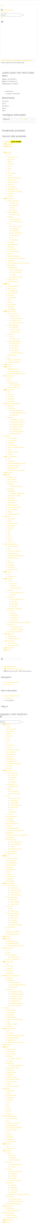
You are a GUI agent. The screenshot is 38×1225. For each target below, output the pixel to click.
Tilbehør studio (13, 505)
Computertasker (13, 553)
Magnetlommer (13, 189)
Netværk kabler (13, 523)
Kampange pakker (14, 362)
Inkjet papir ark (13, 279)
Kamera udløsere (13, 251)
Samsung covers (16, 318)
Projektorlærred (13, 281)
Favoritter (9, 144)
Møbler (10, 512)
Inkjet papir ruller (16, 627)
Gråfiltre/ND (15, 231)
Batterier (11, 417)
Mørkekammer (13, 267)
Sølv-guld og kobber (14, 177)
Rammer (8, 152)
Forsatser (11, 242)
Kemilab (10, 597)
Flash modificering (14, 387)
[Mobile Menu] (1, 5)
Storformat (11, 624)
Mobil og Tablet (11, 311)
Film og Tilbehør (11, 456)
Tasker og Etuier (13, 201)
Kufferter (14, 210)
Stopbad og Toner (17, 277)
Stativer (7, 436)
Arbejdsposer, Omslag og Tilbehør (19, 622)
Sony (25, 119)
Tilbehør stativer (13, 452)
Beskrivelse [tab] (9, 91)
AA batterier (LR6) (17, 419)
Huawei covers (16, 320)
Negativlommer (13, 468)
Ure (12, 336)
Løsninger (14, 620)
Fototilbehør (10, 198)
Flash (10, 380)
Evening (10, 194)
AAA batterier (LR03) (18, 422)
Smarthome (10, 648)
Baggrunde (11, 491)
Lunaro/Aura (12, 173)
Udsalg (13, 142)
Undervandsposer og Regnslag (18, 263)
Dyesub (10, 590)
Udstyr (13, 274)
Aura (9, 166)
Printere (13, 595)
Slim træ (10, 164)
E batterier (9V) (16, 429)
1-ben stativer (12, 440)
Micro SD (11, 394)
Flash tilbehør (15, 385)
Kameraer (9, 366)
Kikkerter (9, 364)
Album (8, 284)
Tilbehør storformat (17, 629)
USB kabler (11, 519)
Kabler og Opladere (14, 341)
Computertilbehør (12, 544)
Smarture (11, 334)
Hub (9, 549)
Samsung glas (16, 330)
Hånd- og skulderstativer (16, 447)
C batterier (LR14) (17, 424)
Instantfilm (11, 461)
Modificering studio (14, 514)
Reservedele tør (16, 588)
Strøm (10, 539)
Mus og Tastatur (13, 546)
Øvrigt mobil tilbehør (14, 360)
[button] (4, 12)
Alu (9, 171)
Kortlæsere (11, 401)
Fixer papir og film (17, 270)
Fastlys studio (12, 477)
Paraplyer (11, 489)
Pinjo (9, 155)
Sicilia (10, 175)
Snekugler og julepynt (15, 191)
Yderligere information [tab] (12, 93)
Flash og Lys (10, 376)
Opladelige (11, 408)
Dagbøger (11, 307)
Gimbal (10, 454)
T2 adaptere (12, 249)
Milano (10, 161)
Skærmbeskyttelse (14, 256)
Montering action (13, 645)
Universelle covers (17, 323)
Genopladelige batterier (19, 413)
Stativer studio (12, 482)
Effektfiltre (14, 240)
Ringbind (11, 295)
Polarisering (15, 235)
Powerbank (15, 350)
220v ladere (15, 346)
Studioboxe (11, 498)
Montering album (13, 286)
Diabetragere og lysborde (16, 470)
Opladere (11, 406)
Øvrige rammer (13, 182)
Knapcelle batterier (17, 431)
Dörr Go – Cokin (16, 226)
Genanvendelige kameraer (17, 373)
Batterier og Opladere (13, 403)
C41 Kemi (14, 606)
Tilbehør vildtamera (14, 638)
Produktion (9, 578)
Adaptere (11, 528)
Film (9, 459)
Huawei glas (15, 332)
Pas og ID (11, 611)
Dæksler (10, 217)
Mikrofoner (9, 472)
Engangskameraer (14, 371)
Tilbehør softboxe (17, 486)
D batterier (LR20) (17, 426)
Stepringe (11, 247)
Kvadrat (10, 196)
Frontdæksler (15, 219)
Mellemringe (15, 214)
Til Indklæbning (13, 290)
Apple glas (14, 327)
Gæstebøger (12, 297)
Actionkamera (10, 641)
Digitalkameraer (13, 369)
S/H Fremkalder (16, 272)
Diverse (8, 650)
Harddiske (11, 399)
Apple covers (15, 316)
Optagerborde (12, 500)
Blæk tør (14, 585)
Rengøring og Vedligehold (16, 258)
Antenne (10, 542)
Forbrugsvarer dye (17, 592)
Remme (10, 254)
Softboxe (11, 484)
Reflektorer (11, 502)
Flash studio (12, 479)
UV (12, 237)
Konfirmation (12, 304)
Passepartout (12, 187)
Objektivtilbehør (13, 212)
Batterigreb (11, 265)
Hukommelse (10, 390)
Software (14, 613)
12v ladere (14, 348)
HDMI (10, 521)
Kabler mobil (15, 343)
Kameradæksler (16, 221)
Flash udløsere (13, 383)
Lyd (9, 357)
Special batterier (16, 433)
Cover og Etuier (13, 313)
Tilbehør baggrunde (17, 493)
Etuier (13, 207)
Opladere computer (14, 551)
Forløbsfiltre (15, 228)
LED (9, 378)
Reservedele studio (14, 507)
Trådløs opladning (17, 353)
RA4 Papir (14, 604)
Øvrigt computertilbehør (16, 555)
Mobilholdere (12, 355)
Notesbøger (12, 309)
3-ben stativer (12, 438)
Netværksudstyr (13, 558)
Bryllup (10, 302)
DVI (9, 532)
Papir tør (14, 583)
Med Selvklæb (12, 293)
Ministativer (11, 443)
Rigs (9, 449)
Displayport (11, 525)
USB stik (10, 396)
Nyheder (9, 146)
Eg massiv (11, 159)
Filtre (9, 224)
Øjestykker (11, 260)
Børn (9, 300)
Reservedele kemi (17, 599)
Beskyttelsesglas (13, 325)
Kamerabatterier (16, 410)
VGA (9, 535)
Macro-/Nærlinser (17, 233)
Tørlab (10, 581)
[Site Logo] (7, 10)
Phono (10, 537)
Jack (9, 530)
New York (11, 184)
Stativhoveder (12, 445)
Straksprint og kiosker (15, 608)
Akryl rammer (12, 180)
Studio (8, 475)
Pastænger (14, 615)
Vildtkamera (10, 634)
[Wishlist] (2, 17)
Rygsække (14, 205)
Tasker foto (15, 203)
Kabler (8, 516)
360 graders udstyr (14, 495)
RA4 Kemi (14, 602)
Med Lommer (12, 288)
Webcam (11, 562)
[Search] (23, 15)
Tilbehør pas (15, 618)
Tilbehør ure (15, 339)
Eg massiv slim (13, 157)
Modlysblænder (13, 244)
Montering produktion (15, 631)
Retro (10, 168)
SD (9, 392)
